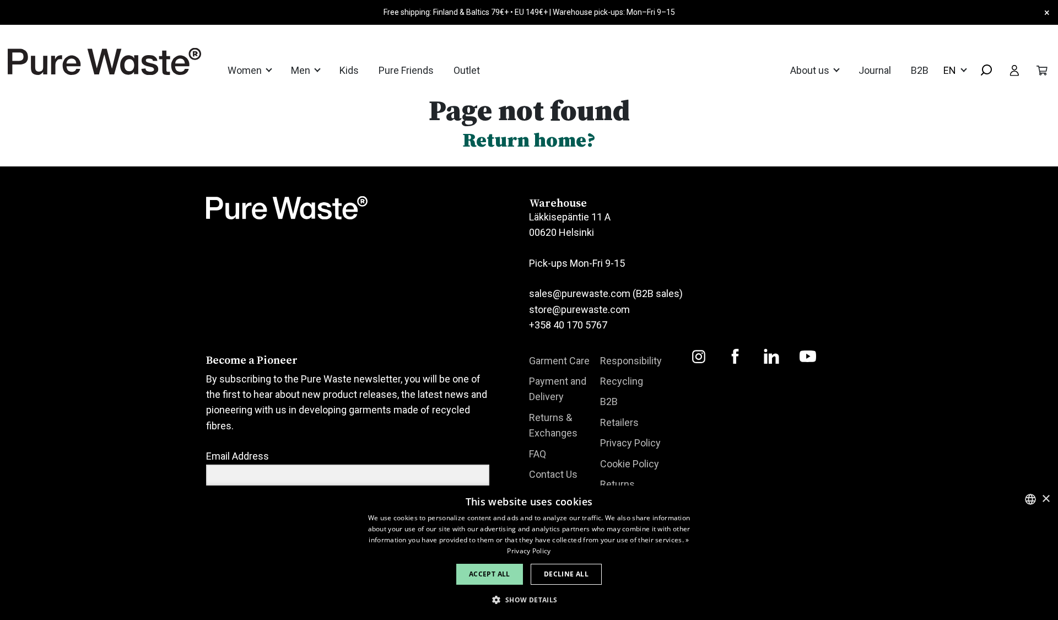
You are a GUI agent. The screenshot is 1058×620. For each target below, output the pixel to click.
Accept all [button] (489, 574)
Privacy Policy (630, 443)
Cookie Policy (629, 464)
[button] (528, 600)
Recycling (621, 381)
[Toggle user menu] (1014, 70)
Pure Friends (406, 70)
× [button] (1045, 499)
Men (301, 70)
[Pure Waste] (90, 61)
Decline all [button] (566, 574)
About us (811, 70)
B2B (920, 70)
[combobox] (982, 70)
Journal (875, 70)
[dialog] (529, 553)
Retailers (619, 422)
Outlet (467, 70)
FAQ (537, 454)
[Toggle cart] (1042, 70)
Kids (349, 70)
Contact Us (553, 474)
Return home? (529, 139)
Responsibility (631, 360)
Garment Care (559, 360)
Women (246, 70)
